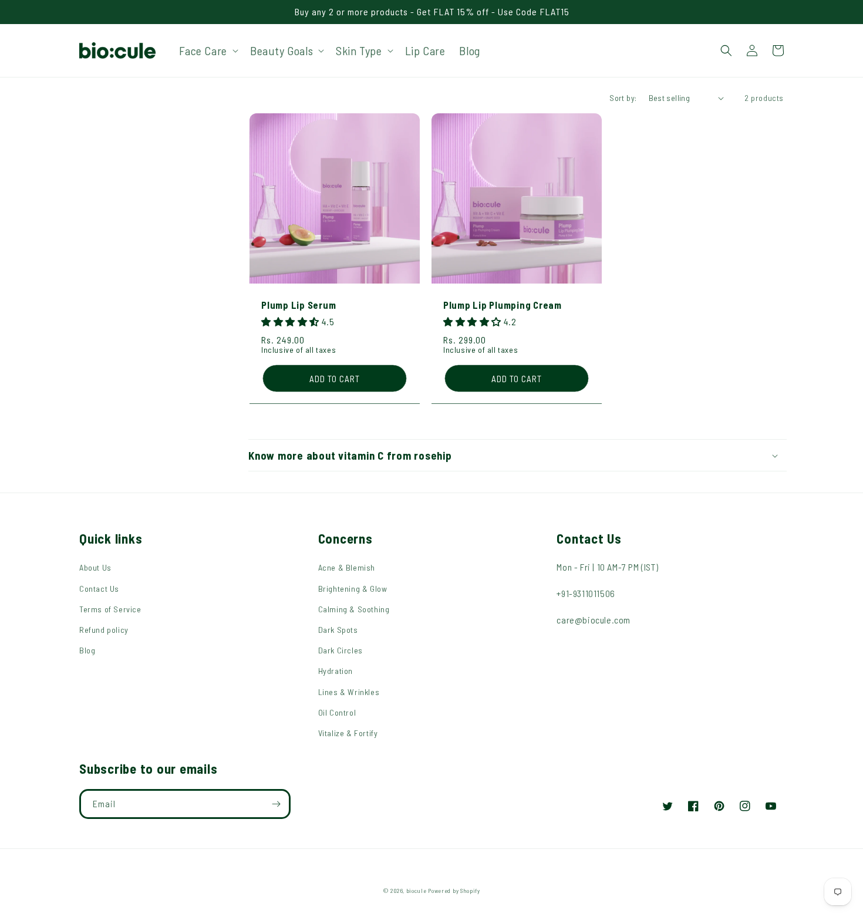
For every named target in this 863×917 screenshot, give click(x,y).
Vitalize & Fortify (348, 733)
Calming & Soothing (354, 609)
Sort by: (622, 98)
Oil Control (337, 712)
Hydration (335, 671)
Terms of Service (110, 609)
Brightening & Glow (352, 589)
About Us (95, 567)
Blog (87, 650)
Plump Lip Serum (298, 305)
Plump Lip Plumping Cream (502, 305)
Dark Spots (338, 630)
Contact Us (99, 589)
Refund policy (104, 630)
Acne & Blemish (346, 567)
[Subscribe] (276, 804)
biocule (416, 890)
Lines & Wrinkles (349, 692)
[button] (207, 50)
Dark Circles (340, 650)
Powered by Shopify (454, 890)
